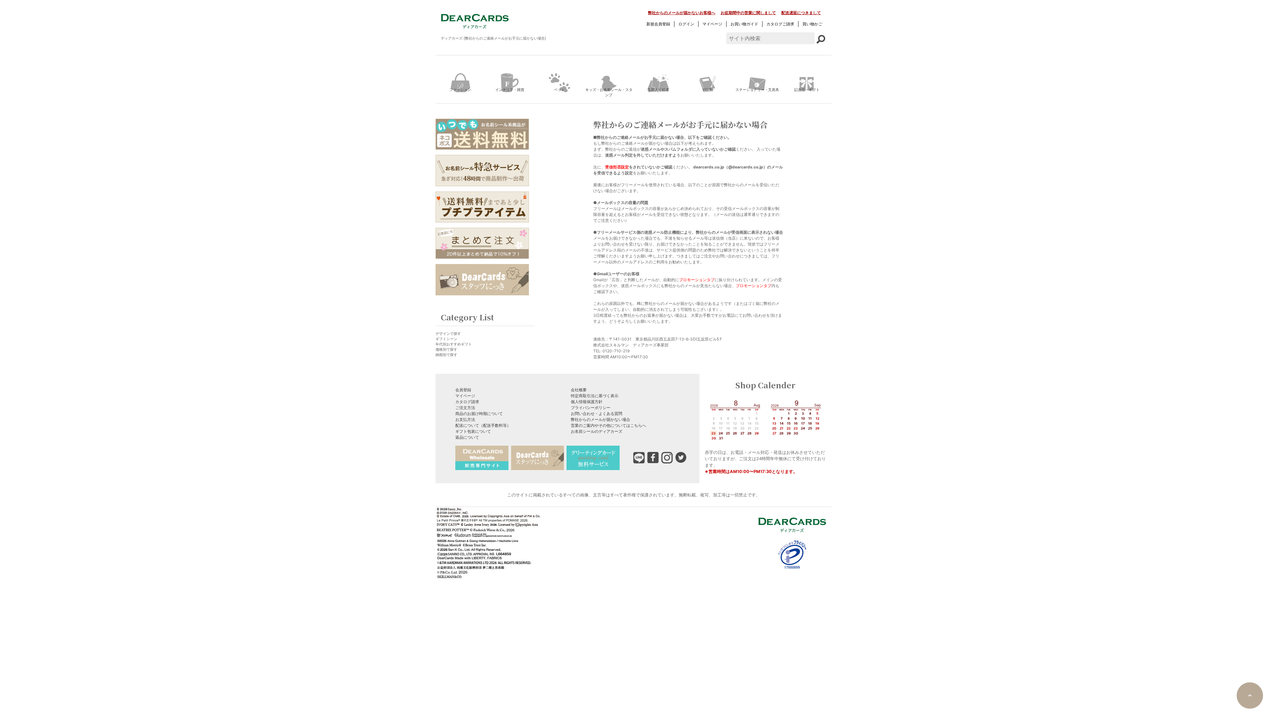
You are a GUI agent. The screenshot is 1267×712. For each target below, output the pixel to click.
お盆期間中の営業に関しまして (748, 12)
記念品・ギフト (807, 89)
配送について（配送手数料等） (483, 425)
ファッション (460, 89)
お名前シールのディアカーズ (596, 431)
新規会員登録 (658, 23)
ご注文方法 (465, 407)
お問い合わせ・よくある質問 (596, 413)
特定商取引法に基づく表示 (594, 395)
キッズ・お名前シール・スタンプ (609, 92)
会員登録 (463, 389)
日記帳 (707, 89)
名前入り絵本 (658, 89)
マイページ (712, 23)
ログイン (686, 23)
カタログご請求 (780, 23)
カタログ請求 (467, 401)
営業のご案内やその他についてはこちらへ (608, 425)
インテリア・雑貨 (509, 89)
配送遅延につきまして (801, 12)
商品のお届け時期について (479, 413)
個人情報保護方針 (586, 401)
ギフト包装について (473, 431)
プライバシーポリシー (590, 407)
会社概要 (579, 389)
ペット (559, 89)
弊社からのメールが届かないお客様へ (681, 12)
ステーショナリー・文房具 (757, 89)
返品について (467, 437)
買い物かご (812, 23)
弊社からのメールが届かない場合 (600, 419)
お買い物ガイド (744, 23)
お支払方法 (465, 419)
